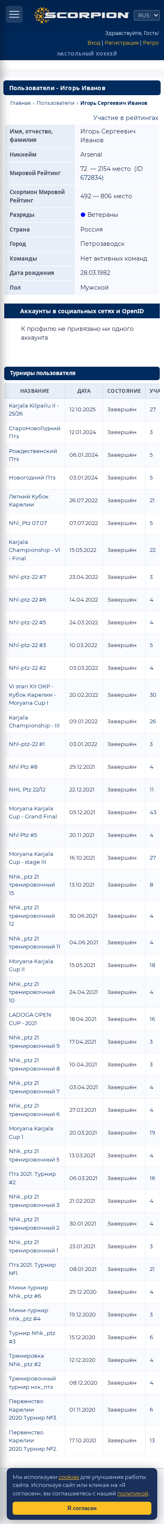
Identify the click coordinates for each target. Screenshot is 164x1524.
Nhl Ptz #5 (23, 834)
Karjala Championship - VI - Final (34, 550)
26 (153, 721)
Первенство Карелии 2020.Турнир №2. (33, 1440)
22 (153, 549)
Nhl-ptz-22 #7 (27, 576)
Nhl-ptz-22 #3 (27, 645)
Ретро (151, 43)
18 (152, 965)
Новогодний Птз (32, 477)
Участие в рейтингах (125, 118)
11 (152, 789)
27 (153, 409)
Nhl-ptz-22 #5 (27, 622)
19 (152, 1132)
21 (152, 500)
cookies (68, 1476)
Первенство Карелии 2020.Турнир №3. (33, 1409)
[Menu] (14, 14)
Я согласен (82, 1508)
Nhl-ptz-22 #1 (27, 744)
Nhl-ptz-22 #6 (27, 599)
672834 (91, 177)
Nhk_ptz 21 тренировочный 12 (32, 915)
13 (152, 1440)
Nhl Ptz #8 (23, 766)
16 (152, 1018)
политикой (132, 1493)
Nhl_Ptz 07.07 (28, 523)
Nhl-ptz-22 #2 (27, 667)
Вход (94, 43)
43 (153, 812)
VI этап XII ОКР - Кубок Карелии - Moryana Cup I (32, 694)
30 (153, 694)
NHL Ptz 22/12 (27, 789)
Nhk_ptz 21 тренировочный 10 (32, 992)
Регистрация (122, 43)
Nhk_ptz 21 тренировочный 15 (32, 884)
